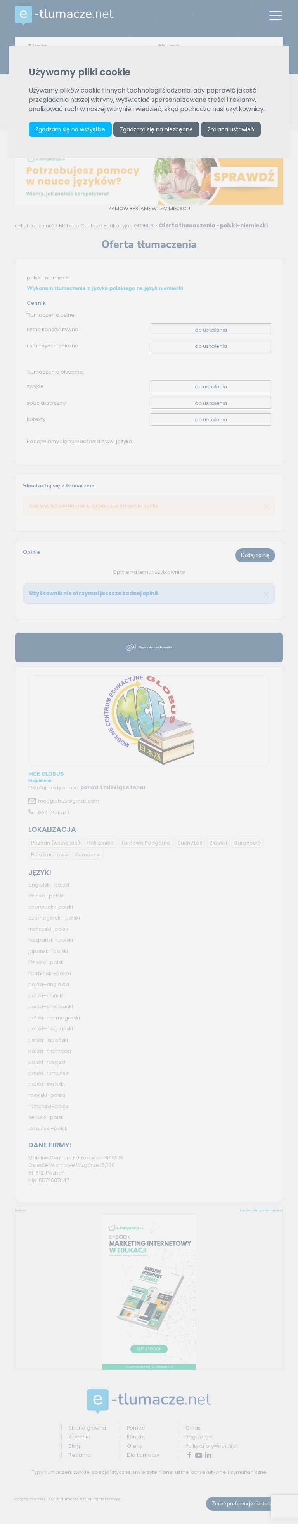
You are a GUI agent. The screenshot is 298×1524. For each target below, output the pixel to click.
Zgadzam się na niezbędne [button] (156, 129)
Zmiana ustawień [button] (231, 129)
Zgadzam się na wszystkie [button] (70, 129)
